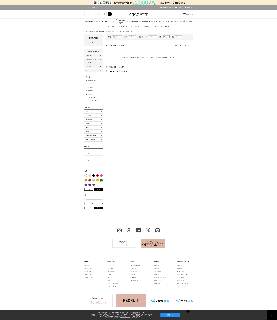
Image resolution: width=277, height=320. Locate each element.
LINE (157, 230)
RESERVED (134, 27)
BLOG (129, 230)
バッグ (109, 277)
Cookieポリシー (125, 317)
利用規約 (156, 274)
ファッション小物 (112, 283)
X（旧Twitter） (148, 230)
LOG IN (180, 7)
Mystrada (146, 21)
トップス (114, 31)
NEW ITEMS (123, 27)
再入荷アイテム (88, 277)
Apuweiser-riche (90, 21)
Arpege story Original (93, 100)
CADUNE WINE (172, 21)
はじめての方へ (181, 271)
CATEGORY (158, 27)
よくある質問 (180, 277)
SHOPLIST (157, 283)
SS (88, 153)
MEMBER (190, 7)
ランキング (87, 271)
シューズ (110, 280)
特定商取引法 (157, 280)
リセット (88, 189)
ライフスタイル (112, 286)
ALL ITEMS (111, 27)
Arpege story (124, 243)
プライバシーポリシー (160, 277)
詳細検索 (110, 14)
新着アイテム (88, 268)
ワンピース (110, 271)
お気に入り (180, 14)
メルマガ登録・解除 (182, 274)
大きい (189, 45)
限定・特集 (188, 21)
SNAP (167, 27)
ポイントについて (182, 286)
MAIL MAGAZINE (168, 7)
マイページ (180, 265)
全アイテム (87, 265)
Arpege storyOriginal (120, 21)
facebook (138, 230)
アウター (110, 268)
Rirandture (133, 21)
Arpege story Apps (153, 243)
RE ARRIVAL (146, 27)
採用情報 (156, 268)
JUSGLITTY (107, 21)
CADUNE (158, 21)
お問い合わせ (157, 271)
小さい (184, 45)
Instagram (119, 230)
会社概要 (156, 265)
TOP (85, 31)
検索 (98, 189)
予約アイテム (88, 274)
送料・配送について (182, 283)
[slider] (86, 200)
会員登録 (179, 268)
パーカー (121, 31)
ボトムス (110, 274)
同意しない (188, 311)
